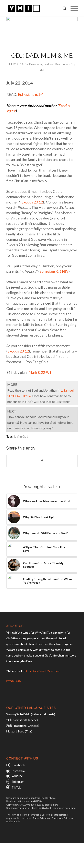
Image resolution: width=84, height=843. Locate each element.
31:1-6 (26, 396)
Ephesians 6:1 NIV (54, 271)
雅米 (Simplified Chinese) (22, 720)
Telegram (18, 781)
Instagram (18, 771)
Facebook (18, 765)
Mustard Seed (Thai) (19, 731)
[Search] (62, 8)
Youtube (17, 776)
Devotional (35, 64)
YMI (42, 69)
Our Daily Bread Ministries (42, 671)
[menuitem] (62, 8)
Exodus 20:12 (32, 202)
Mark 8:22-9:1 (40, 372)
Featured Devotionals (57, 64)
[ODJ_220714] (42, 31)
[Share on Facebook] (42, 461)
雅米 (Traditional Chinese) (22, 725)
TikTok (16, 787)
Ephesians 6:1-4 (30, 94)
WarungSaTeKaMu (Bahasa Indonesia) (30, 714)
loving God (21, 436)
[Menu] (72, 8)
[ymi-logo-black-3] (34, 8)
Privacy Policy (13, 680)
